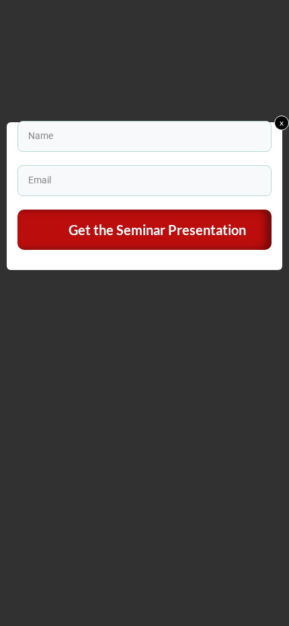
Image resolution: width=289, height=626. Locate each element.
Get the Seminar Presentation (157, 230)
